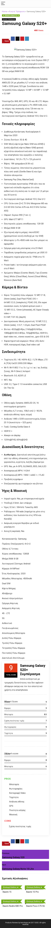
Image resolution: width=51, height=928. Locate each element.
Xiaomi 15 (6, 892)
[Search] (47, 3)
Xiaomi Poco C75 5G (35, 906)
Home (4, 11)
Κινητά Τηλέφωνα (17, 11)
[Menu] (3, 3)
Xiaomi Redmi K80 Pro (12, 906)
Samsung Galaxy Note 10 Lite (18, 868)
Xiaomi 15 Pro (32, 892)
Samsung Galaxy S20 (13, 857)
